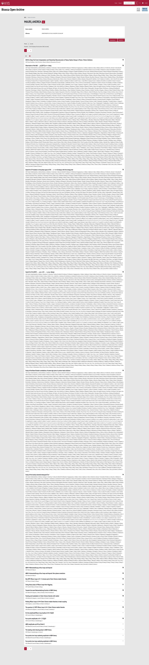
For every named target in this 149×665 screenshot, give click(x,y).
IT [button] (139, 3)
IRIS (25, 17)
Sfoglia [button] (120, 3)
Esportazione (113, 40)
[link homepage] (6, 3)
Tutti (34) (121, 40)
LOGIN (146, 3)
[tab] (26, 56)
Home (116, 3)
